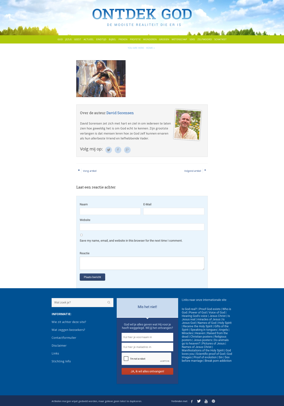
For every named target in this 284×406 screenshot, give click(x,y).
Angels (223, 329)
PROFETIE (135, 39)
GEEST (77, 39)
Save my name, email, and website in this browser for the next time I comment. (131, 240)
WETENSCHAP (179, 39)
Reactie (85, 253)
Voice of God (217, 312)
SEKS (192, 39)
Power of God (198, 312)
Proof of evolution (205, 357)
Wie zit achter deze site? (69, 322)
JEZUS (68, 39)
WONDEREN (150, 39)
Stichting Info (61, 361)
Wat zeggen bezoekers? (68, 330)
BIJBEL (112, 39)
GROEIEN (164, 39)
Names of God (207, 322)
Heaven (200, 333)
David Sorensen (120, 112)
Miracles (187, 333)
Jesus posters (203, 340)
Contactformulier (64, 338)
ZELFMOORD (204, 39)
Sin (221, 357)
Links (55, 353)
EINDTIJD (101, 39)
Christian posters (201, 336)
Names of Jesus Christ (197, 347)
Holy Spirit (225, 322)
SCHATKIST (220, 39)
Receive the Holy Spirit (197, 326)
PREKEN (122, 39)
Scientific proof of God (210, 353)
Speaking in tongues (203, 329)
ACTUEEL (89, 39)
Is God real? (189, 309)
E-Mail (147, 204)
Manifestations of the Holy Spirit (203, 350)
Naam (84, 204)
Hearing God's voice (194, 316)
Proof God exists (209, 309)
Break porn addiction (218, 360)
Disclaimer (59, 345)
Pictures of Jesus (213, 343)
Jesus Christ (217, 316)
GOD (60, 39)
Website (85, 220)
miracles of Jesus (208, 319)
